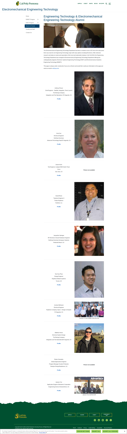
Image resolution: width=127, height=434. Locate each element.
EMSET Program (30, 19)
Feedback (80, 427)
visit (86, 3)
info (91, 3)
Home (27, 16)
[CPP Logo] (20, 415)
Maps (82, 414)
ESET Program (30, 22)
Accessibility (99, 427)
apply (80, 3)
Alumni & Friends (30, 26)
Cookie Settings (92, 427)
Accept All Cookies (110, 431)
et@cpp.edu (56, 68)
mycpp (101, 3)
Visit (94, 414)
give (96, 3)
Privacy (85, 427)
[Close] (124, 431)
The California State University (26, 428)
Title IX (74, 427)
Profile (59, 99)
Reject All (96, 431)
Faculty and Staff (30, 29)
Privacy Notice (42, 432)
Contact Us (29, 32)
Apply (70, 414)
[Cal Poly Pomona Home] (27, 3)
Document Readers (108, 427)
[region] (63, 431)
